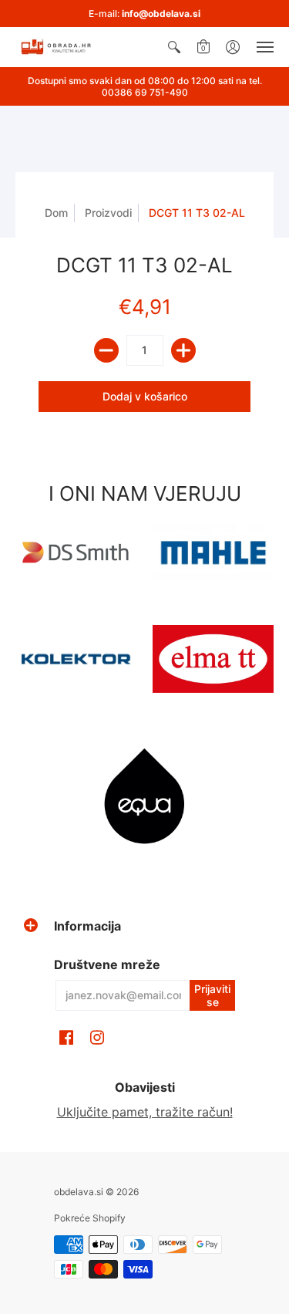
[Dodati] (183, 350)
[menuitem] (174, 47)
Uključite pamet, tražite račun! (145, 1112)
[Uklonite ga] (106, 350)
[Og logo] (76, 659)
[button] (174, 47)
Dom (56, 212)
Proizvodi (108, 212)
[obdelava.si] (57, 47)
